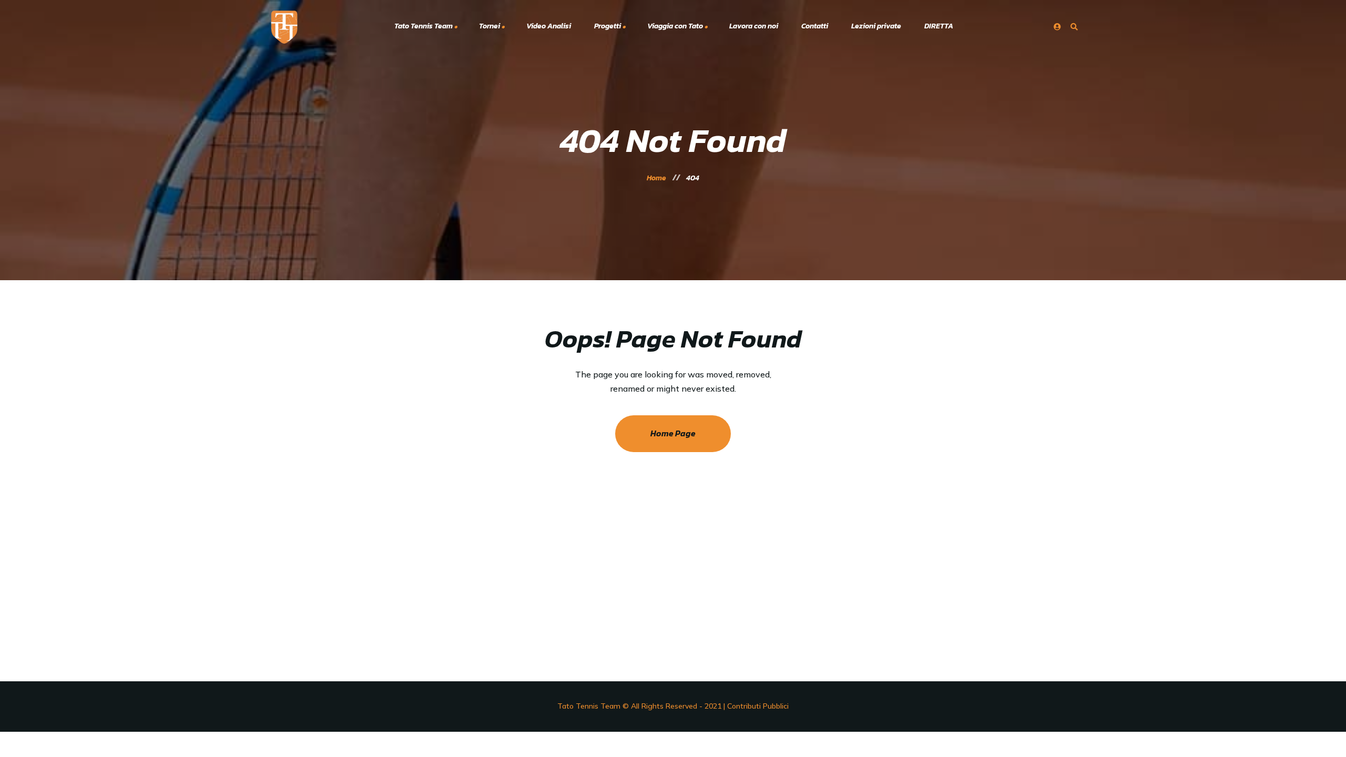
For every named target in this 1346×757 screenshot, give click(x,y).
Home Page (673, 433)
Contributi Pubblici (758, 706)
